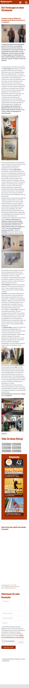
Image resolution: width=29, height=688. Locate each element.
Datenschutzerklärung (8, 659)
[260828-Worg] (14, 479)
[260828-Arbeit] (14, 498)
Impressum (18, 659)
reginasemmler (6, 585)
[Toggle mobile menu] (20, 2)
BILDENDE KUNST (11, 588)
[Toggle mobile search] (26, 2)
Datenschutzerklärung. (17, 634)
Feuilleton (12, 586)
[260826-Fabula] (14, 460)
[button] (6, 444)
